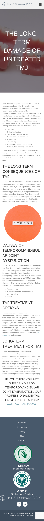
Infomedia (31, 516)
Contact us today (21, 403)
